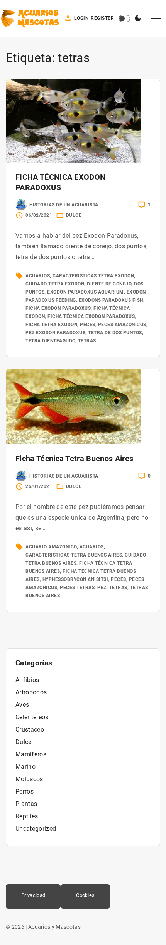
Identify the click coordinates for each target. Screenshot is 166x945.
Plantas (26, 804)
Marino (25, 766)
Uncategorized (35, 828)
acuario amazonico (51, 547)
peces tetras (77, 587)
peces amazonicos (122, 324)
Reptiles (26, 816)
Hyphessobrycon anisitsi (75, 579)
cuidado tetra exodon (54, 284)
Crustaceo (29, 729)
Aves (22, 704)
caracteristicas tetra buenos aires (73, 555)
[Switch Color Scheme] (137, 18)
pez (102, 587)
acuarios (37, 275)
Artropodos (31, 692)
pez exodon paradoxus (55, 332)
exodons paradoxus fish (111, 300)
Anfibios (27, 680)
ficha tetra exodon (51, 324)
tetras (87, 341)
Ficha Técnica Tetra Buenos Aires (74, 458)
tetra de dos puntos (115, 332)
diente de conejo (109, 284)
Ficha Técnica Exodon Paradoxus (91, 316)
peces (87, 324)
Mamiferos (30, 754)
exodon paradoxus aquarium (85, 292)
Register (102, 18)
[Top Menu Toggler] (156, 18)
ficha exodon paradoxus (58, 308)
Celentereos (32, 717)
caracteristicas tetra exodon (93, 275)
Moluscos (29, 779)
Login (81, 18)
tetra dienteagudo (50, 341)
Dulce (74, 215)
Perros (24, 791)
